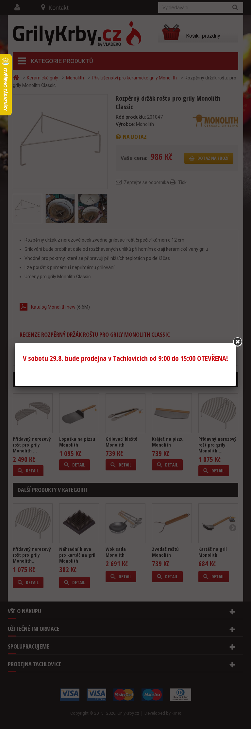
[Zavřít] (237, 342)
